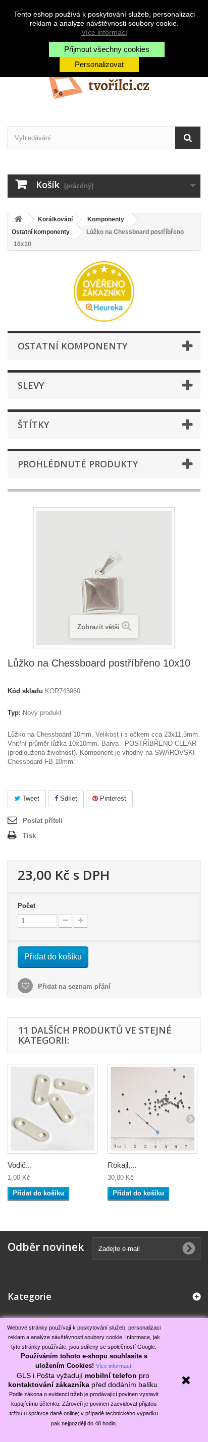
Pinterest (112, 798)
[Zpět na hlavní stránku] (18, 219)
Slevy (31, 385)
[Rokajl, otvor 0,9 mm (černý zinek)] (152, 1109)
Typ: (14, 712)
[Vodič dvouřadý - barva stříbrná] (52, 1109)
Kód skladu (25, 691)
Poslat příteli (43, 820)
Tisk (29, 835)
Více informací (104, 32)
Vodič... (20, 1165)
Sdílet (67, 798)
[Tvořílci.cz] (104, 82)
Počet (26, 906)
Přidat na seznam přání (73, 986)
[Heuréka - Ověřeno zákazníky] (104, 290)
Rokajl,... (122, 1165)
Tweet (29, 798)
